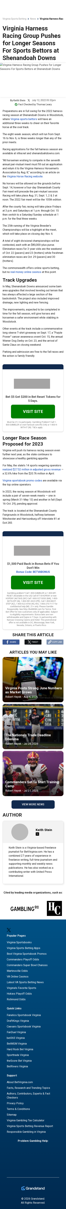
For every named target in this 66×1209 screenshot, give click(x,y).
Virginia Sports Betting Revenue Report (30, 1126)
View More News (33, 804)
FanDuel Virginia (16, 1032)
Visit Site (33, 411)
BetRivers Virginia (17, 1066)
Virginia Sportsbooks (19, 942)
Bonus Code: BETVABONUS (33, 571)
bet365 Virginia (16, 1038)
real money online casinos (25, 272)
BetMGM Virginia (17, 1043)
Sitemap (12, 1114)
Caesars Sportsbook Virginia (24, 1026)
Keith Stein (19, 100)
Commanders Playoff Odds (23, 959)
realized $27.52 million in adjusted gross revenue (32, 469)
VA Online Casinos (17, 976)
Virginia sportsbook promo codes (22, 480)
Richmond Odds (16, 999)
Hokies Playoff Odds (19, 993)
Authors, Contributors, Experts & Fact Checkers (28, 1095)
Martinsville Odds (17, 970)
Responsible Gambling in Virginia (26, 1131)
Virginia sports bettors (23, 119)
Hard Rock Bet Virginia (20, 1049)
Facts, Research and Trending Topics (28, 1087)
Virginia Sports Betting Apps (23, 948)
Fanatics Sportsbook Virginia (24, 1015)
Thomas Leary (44, 104)
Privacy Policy (15, 1103)
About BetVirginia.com (20, 1082)
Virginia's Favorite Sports (21, 988)
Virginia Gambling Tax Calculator (25, 1120)
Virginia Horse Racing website (25, 176)
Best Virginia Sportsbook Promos (27, 953)
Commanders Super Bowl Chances (27, 965)
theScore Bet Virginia (19, 1060)
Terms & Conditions (18, 1109)
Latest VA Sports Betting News (25, 982)
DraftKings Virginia (18, 1020)
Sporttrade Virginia (18, 1055)
